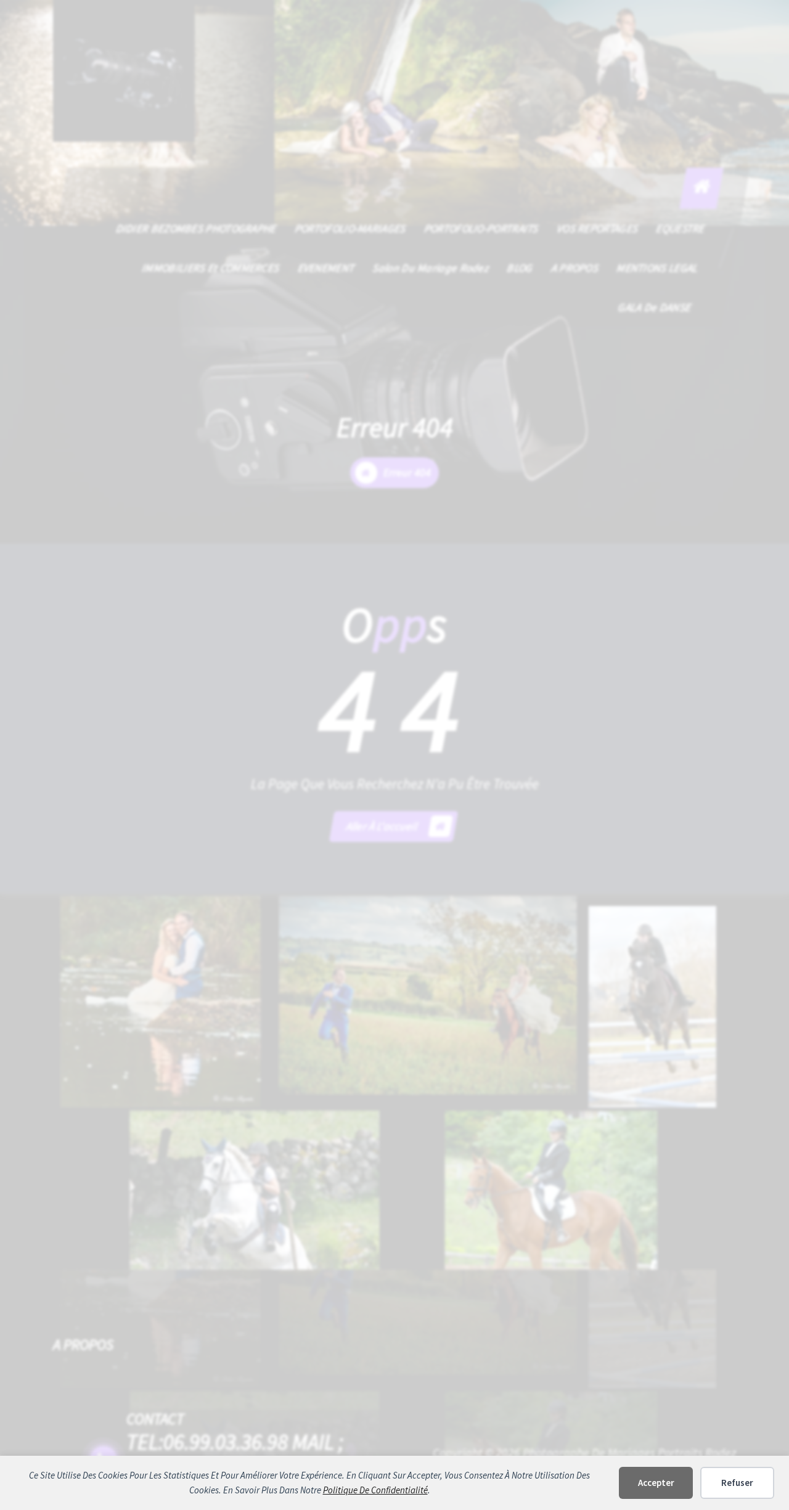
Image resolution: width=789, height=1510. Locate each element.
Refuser (737, 1482)
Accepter (656, 1482)
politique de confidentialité (375, 1490)
